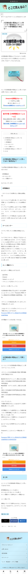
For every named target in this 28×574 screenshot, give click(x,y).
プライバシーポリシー (7, 545)
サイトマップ (5, 557)
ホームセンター (10, 144)
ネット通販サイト (10, 146)
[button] (25, 349)
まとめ (6, 151)
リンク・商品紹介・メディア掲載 (10, 561)
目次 (12, 133)
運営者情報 (4, 553)
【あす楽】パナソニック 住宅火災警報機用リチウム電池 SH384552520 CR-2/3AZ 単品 (13, 334)
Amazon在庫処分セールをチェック (14, 105)
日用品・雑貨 (6, 514)
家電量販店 (8, 142)
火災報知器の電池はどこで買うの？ (13, 148)
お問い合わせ (5, 549)
